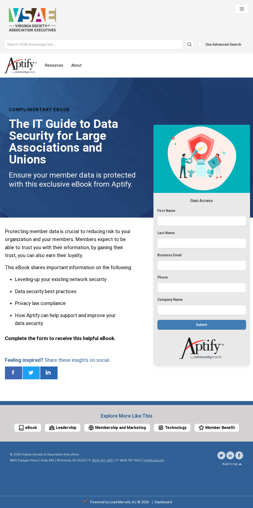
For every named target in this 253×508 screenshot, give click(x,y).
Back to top (230, 464)
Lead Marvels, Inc (123, 502)
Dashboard (163, 502)
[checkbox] (200, 44)
